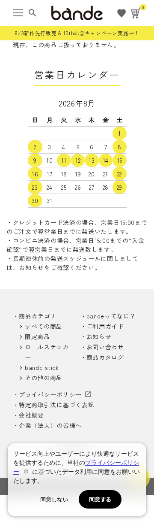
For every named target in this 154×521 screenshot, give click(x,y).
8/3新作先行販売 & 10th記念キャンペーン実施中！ (77, 32)
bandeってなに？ (111, 316)
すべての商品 (43, 326)
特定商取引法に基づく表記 (56, 404)
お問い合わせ (105, 346)
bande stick (42, 367)
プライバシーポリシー (50, 394)
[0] (136, 12)
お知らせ (99, 336)
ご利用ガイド (105, 326)
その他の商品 (43, 377)
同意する (100, 499)
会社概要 (31, 415)
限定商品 (37, 336)
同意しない (54, 499)
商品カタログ (105, 357)
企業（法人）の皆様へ (50, 425)
